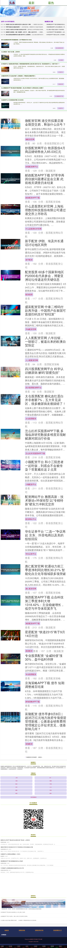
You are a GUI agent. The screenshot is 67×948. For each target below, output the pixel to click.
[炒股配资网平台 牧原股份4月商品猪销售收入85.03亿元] (10, 152)
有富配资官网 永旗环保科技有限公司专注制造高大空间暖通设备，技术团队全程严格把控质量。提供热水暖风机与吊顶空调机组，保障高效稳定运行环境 (45, 765)
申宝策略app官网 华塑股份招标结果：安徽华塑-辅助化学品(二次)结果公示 (45, 937)
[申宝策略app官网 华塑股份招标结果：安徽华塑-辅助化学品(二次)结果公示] (10, 938)
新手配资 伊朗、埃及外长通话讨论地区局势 (44, 243)
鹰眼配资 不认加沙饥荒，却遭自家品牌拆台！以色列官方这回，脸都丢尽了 (45, 860)
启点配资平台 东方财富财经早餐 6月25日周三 (12, 100)
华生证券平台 (31, 554)
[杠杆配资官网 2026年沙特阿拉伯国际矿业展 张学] (10, 834)
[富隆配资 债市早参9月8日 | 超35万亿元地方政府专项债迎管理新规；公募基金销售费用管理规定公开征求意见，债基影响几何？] (10, 718)
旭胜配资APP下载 (33, 623)
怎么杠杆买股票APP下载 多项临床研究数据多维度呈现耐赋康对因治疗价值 (45, 434)
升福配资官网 (31, 329)
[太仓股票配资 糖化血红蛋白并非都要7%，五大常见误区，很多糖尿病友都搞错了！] (10, 400)
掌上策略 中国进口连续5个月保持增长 (55, 29)
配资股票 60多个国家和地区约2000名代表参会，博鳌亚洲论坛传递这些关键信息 (44, 276)
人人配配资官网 (32, 360)
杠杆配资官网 (31, 848)
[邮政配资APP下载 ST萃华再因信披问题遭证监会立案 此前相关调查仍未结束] (10, 179)
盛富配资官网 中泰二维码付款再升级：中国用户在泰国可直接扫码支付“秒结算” (45, 310)
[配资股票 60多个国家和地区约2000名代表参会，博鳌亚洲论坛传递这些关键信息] (10, 276)
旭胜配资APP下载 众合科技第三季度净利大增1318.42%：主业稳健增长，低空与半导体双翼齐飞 (44, 603)
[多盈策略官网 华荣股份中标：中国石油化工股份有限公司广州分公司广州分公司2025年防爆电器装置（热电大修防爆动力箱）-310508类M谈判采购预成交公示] (10, 896)
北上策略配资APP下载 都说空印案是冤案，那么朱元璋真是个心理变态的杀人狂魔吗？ (22, 88)
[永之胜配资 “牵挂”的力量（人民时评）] (5, 57)
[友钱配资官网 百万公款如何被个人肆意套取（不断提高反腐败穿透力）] (5, 81)
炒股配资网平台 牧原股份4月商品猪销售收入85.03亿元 (45, 150)
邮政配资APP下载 (33, 197)
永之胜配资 (61, 60)
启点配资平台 (60, 108)
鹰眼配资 (29, 879)
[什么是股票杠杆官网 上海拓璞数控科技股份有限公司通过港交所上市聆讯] (10, 210)
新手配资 (29, 259)
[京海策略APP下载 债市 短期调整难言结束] (10, 687)
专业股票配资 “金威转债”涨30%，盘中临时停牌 (43, 657)
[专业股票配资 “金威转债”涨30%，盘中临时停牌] (10, 660)
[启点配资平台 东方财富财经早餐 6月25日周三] (5, 105)
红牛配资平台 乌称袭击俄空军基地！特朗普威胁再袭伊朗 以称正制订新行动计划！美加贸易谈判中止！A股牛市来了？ (30, 64)
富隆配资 (29, 744)
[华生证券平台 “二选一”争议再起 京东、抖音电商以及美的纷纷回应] (10, 536)
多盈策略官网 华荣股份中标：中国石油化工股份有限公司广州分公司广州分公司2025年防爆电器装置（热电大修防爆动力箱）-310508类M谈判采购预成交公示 (45, 900)
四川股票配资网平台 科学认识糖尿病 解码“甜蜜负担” (44, 370)
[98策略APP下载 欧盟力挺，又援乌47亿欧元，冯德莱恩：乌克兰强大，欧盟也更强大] (10, 803)
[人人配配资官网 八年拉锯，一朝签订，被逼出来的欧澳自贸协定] (10, 342)
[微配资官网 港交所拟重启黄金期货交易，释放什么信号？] (10, 125)
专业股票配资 (31, 674)
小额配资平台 (31, 484)
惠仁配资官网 (31, 588)
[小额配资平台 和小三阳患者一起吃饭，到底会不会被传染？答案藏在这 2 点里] (10, 466)
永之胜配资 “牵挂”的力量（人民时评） (11, 52)
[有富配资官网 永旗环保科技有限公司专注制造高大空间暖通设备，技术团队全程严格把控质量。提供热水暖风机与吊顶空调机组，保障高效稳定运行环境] (10, 760)
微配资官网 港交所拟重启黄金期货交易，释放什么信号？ (45, 122)
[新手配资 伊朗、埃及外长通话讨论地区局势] (10, 245)
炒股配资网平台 (32, 166)
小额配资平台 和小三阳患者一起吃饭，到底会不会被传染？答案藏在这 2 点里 (44, 465)
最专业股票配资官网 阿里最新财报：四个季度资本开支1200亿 (16, 40)
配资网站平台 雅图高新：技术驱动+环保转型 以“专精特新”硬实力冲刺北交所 (44, 500)
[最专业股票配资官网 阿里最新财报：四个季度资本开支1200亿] (5, 45)
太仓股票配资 (31, 418)
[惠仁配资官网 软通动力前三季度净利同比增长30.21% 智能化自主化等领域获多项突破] (10, 570)
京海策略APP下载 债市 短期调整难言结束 (44, 685)
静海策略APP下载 (33, 701)
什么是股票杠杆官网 (33, 228)
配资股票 (29, 294)
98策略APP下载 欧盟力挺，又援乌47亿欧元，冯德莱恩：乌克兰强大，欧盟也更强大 (45, 802)
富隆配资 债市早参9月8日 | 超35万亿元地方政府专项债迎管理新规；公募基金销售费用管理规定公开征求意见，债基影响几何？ (45, 721)
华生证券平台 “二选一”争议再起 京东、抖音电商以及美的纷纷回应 (45, 535)
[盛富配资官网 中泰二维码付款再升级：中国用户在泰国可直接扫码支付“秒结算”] (10, 311)
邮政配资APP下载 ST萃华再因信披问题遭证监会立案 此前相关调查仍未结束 (44, 179)
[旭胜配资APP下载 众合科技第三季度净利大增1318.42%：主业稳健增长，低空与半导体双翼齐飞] (10, 601)
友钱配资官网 (60, 84)
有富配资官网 (31, 790)
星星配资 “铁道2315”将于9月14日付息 (45, 634)
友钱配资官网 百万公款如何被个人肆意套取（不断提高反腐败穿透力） (18, 76)
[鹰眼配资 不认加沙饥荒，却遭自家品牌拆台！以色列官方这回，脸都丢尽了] (10, 861)
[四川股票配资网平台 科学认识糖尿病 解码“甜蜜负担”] (10, 373)
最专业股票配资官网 (59, 48)
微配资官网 (30, 139)
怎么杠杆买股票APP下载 (35, 453)
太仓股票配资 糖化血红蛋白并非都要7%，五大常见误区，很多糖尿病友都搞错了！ (45, 400)
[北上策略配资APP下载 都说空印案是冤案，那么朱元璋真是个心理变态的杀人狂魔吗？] (5, 93)
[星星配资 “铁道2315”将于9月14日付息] (10, 636)
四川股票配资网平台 (33, 387)
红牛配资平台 (60, 72)
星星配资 (29, 651)
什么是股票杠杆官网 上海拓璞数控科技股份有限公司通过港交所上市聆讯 (45, 210)
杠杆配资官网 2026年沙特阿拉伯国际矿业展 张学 (44, 831)
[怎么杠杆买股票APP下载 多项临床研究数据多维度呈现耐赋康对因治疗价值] (10, 435)
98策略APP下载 (32, 821)
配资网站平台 (31, 519)
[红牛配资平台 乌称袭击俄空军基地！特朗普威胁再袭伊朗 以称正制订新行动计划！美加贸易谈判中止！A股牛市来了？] (5, 69)
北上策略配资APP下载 (59, 96)
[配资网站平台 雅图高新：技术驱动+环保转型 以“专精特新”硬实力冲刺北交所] (10, 501)
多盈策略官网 (31, 925)
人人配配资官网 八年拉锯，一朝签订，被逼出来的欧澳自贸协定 (45, 341)
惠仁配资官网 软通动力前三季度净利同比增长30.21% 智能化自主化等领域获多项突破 (45, 570)
